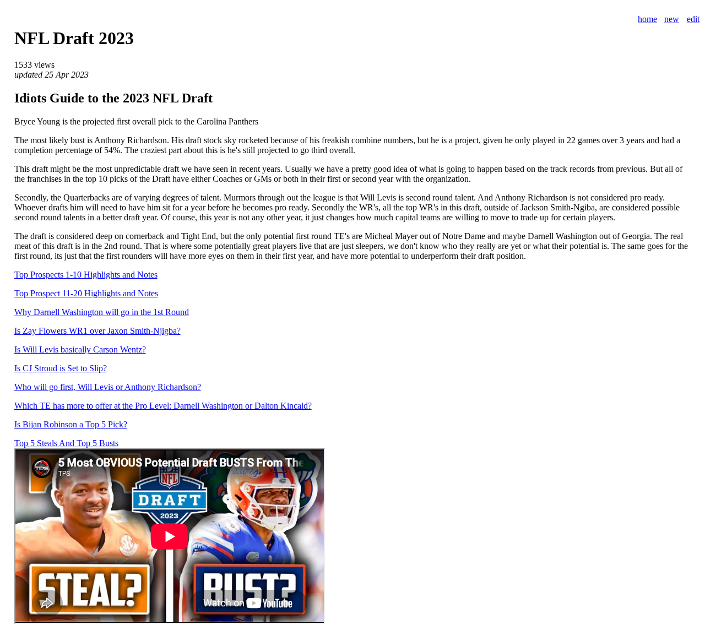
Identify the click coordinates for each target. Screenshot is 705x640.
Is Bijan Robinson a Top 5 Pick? (70, 424)
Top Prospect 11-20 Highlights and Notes (86, 293)
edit (693, 19)
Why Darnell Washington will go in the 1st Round (101, 312)
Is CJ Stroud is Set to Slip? (60, 368)
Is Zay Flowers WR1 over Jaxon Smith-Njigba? (97, 330)
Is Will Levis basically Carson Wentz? (80, 349)
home (647, 19)
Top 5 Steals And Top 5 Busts (66, 443)
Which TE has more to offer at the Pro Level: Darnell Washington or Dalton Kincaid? (163, 405)
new (671, 19)
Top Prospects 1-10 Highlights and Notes (86, 274)
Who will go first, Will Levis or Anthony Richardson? (107, 387)
